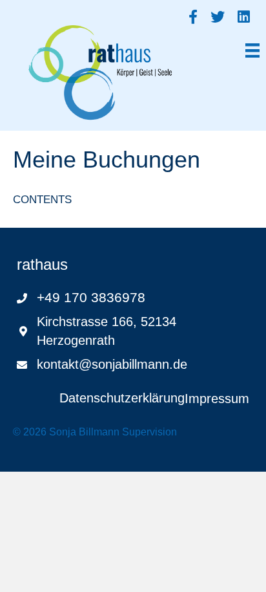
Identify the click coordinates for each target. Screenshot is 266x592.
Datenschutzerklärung (122, 398)
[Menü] (252, 49)
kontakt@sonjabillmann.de (112, 364)
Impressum (217, 398)
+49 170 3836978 (91, 297)
